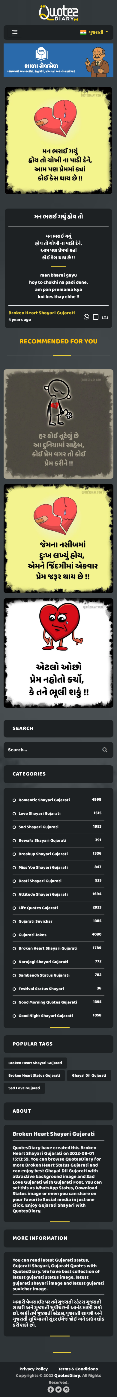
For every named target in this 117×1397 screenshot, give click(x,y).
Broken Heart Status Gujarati (34, 1075)
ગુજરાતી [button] (96, 33)
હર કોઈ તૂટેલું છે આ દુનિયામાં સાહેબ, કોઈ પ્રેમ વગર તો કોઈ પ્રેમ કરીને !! (58, 424)
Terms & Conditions (78, 1369)
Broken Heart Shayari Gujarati (41, 313)
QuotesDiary (67, 1375)
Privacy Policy (34, 1369)
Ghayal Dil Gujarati (89, 1075)
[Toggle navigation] (14, 33)
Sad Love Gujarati (24, 1088)
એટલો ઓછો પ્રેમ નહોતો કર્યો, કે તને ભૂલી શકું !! (58, 652)
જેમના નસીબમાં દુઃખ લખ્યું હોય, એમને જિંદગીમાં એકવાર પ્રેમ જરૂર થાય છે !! (59, 538)
